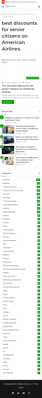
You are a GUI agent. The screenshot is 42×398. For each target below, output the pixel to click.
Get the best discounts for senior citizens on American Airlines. (18, 88)
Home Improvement (10, 205)
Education (6, 197)
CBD (4, 308)
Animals (6, 273)
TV (4, 351)
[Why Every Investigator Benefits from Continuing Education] (8, 150)
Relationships (8, 326)
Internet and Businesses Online (14, 269)
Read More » (7, 102)
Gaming (6, 222)
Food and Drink (8, 251)
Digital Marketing (9, 212)
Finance (6, 237)
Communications (9, 298)
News (5, 305)
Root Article (7, 83)
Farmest (6, 369)
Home (5, 14)
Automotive (7, 248)
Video (5, 362)
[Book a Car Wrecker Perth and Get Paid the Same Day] (8, 140)
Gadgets (6, 312)
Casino (5, 348)
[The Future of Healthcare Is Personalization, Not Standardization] (8, 161)
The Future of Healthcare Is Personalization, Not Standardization (27, 160)
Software (6, 219)
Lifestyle (6, 208)
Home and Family (9, 276)
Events (5, 315)
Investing (6, 358)
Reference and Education (12, 280)
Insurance (6, 333)
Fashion (6, 215)
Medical (6, 255)
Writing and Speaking (10, 265)
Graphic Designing (9, 323)
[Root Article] (11, 6)
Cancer (5, 366)
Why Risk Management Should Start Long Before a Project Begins (27, 128)
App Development (9, 233)
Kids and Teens (8, 301)
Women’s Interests (9, 319)
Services (6, 194)
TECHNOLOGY (8, 355)
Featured (6, 180)
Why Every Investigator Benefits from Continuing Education (26, 149)
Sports (5, 294)
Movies (5, 344)
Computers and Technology (13, 190)
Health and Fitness (10, 187)
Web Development (9, 240)
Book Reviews (8, 373)
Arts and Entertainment (11, 287)
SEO (4, 244)
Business (6, 183)
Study (5, 337)
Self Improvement (9, 341)
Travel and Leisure (9, 201)
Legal (5, 290)
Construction (7, 283)
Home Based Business (11, 330)
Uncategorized (8, 230)
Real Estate (7, 262)
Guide (5, 226)
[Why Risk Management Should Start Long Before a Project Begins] (8, 129)
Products (6, 258)
